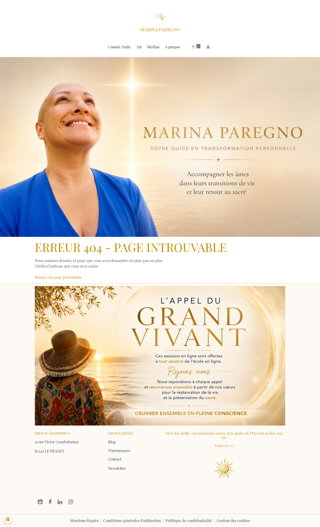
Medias (153, 46)
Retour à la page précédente (58, 277)
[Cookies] (8, 519)
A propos (172, 46)
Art (139, 46)
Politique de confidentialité (189, 520)
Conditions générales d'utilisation (132, 520)
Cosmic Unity (119, 46)
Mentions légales (84, 520)
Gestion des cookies (233, 520)
